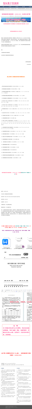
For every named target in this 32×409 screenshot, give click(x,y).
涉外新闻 (30, 6)
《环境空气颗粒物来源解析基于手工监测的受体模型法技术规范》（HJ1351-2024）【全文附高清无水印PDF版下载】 (24, 394)
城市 (6, 364)
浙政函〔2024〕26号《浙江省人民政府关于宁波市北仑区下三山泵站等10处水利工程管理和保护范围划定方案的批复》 (24, 401)
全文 (19, 364)
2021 (17, 364)
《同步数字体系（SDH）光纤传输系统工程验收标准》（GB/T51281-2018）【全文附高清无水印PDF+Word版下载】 (23, 371)
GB (15, 364)
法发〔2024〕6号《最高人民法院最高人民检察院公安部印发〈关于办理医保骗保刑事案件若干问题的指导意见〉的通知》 (8, 379)
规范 (14, 364)
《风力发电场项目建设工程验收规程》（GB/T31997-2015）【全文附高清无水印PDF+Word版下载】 (24, 380)
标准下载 (23, 6)
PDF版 (21, 364)
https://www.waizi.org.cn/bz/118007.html (10, 363)
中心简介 (10, 6)
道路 (7, 364)
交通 (9, 364)
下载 (23, 364)
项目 (12, 364)
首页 (3, 6)
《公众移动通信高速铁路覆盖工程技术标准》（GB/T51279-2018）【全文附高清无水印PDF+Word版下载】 (24, 374)
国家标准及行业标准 (14, 8)
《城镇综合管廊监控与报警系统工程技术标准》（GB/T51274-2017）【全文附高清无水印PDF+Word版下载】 (24, 387)
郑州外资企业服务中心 (8, 8)
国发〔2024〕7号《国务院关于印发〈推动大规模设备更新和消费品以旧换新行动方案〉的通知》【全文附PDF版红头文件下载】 (8, 371)
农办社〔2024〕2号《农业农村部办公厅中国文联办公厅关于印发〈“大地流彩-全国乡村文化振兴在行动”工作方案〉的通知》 (8, 393)
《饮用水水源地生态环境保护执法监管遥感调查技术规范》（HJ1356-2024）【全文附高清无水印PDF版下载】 (24, 397)
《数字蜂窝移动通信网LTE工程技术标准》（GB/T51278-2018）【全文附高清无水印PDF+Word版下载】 (24, 383)
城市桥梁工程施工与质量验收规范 (7, 104)
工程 (11, 364)
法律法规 (16, 6)
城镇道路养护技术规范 (5, 112)
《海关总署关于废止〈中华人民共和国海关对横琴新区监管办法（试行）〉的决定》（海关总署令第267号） (8, 385)
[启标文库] (16, 21)
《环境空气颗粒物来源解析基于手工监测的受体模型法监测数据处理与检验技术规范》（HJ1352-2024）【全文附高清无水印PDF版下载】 (24, 390)
